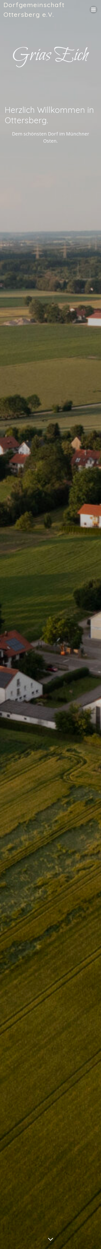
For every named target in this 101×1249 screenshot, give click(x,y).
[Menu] (93, 10)
